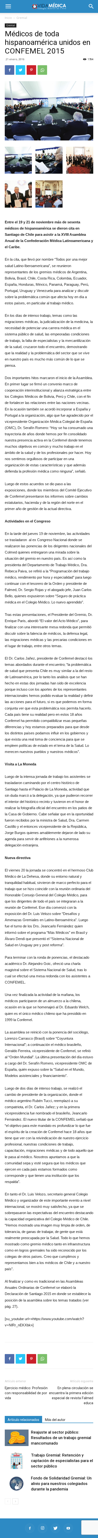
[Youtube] (68, 1528)
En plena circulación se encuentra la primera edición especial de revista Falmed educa (71, 1395)
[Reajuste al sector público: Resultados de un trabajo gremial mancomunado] (17, 1438)
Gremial (21, 18)
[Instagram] (42, 1528)
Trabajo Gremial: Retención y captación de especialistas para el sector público (62, 1460)
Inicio (8, 18)
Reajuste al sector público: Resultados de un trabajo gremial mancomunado (61, 1438)
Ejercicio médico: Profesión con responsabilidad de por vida (26, 1393)
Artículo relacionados (23, 1420)
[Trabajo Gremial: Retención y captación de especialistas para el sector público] (17, 1460)
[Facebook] (29, 1528)
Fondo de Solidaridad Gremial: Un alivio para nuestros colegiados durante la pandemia (61, 1483)
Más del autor (55, 1420)
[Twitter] (55, 1528)
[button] (91, 6)
